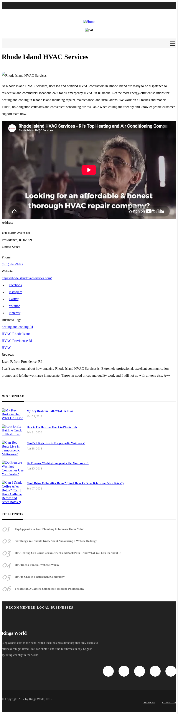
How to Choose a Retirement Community (40, 576)
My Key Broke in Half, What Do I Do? (50, 411)
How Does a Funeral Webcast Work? (37, 564)
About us (149, 702)
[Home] (89, 21)
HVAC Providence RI (17, 341)
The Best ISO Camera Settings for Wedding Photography (49, 588)
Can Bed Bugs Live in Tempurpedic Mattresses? (56, 443)
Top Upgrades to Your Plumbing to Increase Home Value (49, 529)
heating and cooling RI (17, 327)
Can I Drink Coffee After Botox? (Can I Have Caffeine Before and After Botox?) (75, 483)
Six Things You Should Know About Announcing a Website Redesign (56, 541)
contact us (169, 702)
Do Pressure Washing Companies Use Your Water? (58, 463)
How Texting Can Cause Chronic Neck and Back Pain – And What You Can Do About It (67, 552)
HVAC (7, 348)
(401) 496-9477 (12, 264)
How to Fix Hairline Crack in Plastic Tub (52, 427)
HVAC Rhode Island (16, 334)
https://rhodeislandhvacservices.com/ (27, 278)
